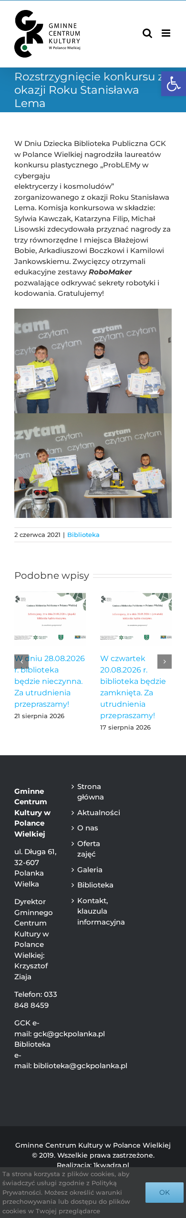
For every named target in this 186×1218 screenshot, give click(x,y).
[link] (173, 83)
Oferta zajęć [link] (88, 849)
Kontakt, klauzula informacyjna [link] (94, 911)
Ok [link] (164, 1192)
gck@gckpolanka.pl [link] (69, 1033)
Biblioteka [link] (83, 534)
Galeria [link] (90, 869)
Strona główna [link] (90, 792)
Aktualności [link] (94, 812)
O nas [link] (87, 827)
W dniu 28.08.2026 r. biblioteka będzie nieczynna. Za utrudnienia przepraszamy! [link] (49, 681)
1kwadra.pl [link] (111, 1165)
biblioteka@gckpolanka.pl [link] (80, 1065)
